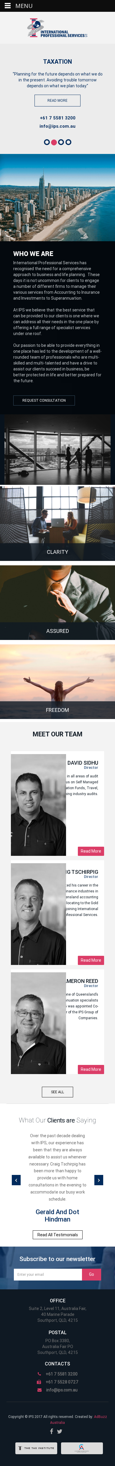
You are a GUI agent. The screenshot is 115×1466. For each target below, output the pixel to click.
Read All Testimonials (57, 1234)
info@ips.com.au (57, 126)
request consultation (44, 400)
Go (91, 1274)
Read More (57, 101)
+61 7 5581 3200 (57, 118)
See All (57, 1092)
